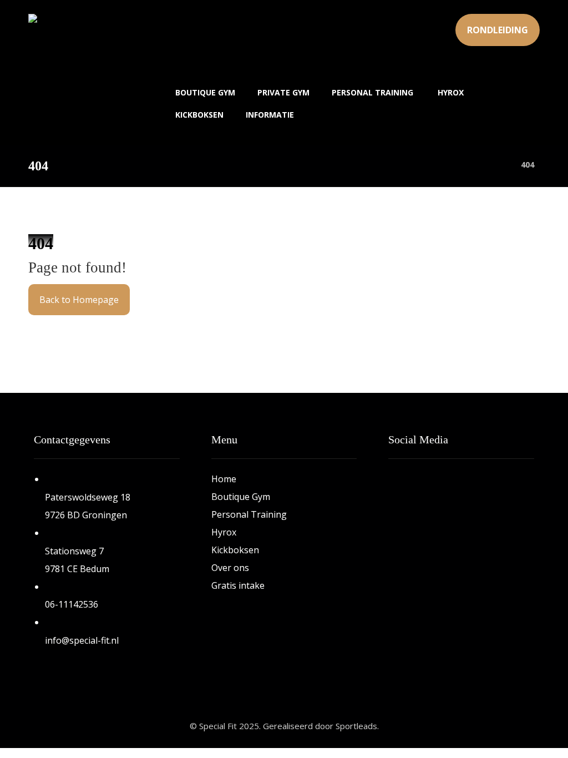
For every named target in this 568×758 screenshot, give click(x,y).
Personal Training (249, 514)
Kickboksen (235, 550)
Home (223, 479)
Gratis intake (238, 585)
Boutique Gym (240, 497)
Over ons (230, 568)
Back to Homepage (79, 300)
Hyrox (223, 532)
